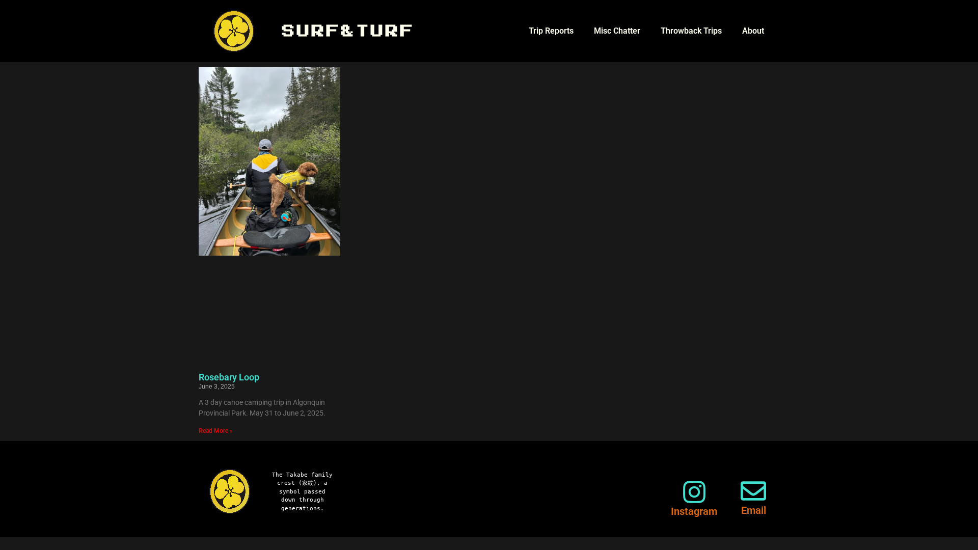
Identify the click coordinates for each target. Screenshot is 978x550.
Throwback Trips (691, 31)
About (753, 31)
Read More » (216, 430)
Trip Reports (551, 31)
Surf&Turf (348, 31)
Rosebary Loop (229, 377)
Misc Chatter (617, 31)
